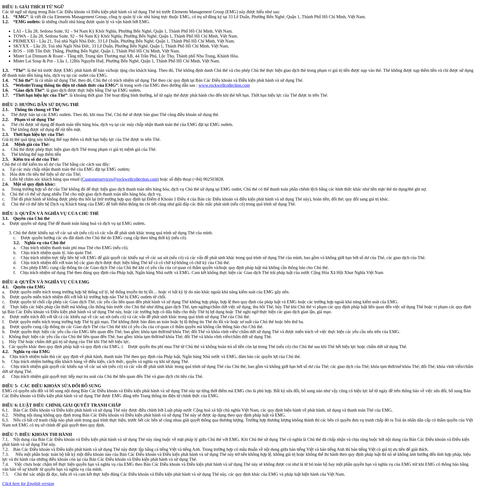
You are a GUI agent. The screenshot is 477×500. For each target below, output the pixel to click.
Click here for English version (28, 483)
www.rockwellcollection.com (224, 85)
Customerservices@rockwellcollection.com (119, 179)
